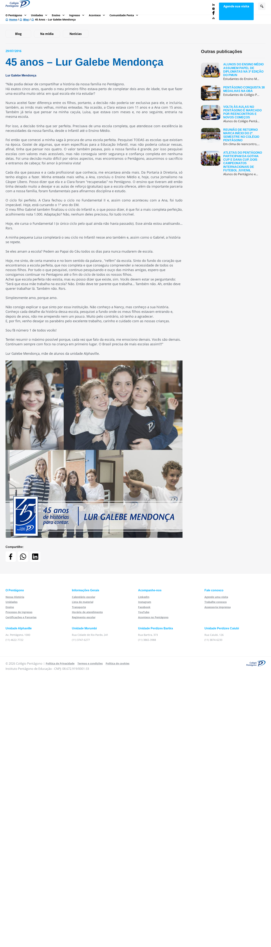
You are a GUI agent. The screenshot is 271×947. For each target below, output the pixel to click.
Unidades (37, 15)
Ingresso (74, 15)
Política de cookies (117, 663)
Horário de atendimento (87, 612)
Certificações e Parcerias (21, 617)
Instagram (144, 602)
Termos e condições (90, 663)
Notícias (76, 34)
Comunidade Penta (122, 15)
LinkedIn (143, 597)
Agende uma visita (216, 597)
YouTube (143, 612)
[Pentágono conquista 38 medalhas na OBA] (233, 93)
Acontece (95, 15)
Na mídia (47, 34)
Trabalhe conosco (215, 602)
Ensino (56, 15)
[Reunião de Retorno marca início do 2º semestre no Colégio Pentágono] (233, 137)
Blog (18, 34)
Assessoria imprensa (217, 607)
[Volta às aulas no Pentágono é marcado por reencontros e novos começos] (233, 114)
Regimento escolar (83, 617)
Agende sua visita (236, 6)
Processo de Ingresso (19, 612)
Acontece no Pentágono (153, 617)
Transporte (79, 607)
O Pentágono (14, 15)
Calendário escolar (83, 597)
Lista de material (82, 602)
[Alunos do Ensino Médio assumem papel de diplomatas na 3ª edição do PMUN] (233, 72)
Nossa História (15, 597)
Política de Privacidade (60, 663)
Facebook (144, 607)
